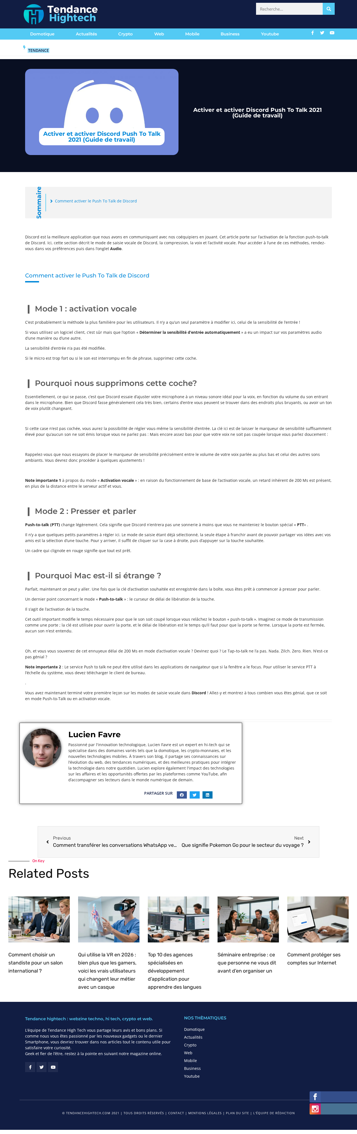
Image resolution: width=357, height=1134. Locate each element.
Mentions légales (205, 1113)
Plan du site (237, 1113)
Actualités (86, 34)
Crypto (125, 34)
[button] (182, 795)
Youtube (270, 34)
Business (230, 34)
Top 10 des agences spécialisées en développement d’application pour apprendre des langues (174, 971)
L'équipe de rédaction (274, 1113)
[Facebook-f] (312, 32)
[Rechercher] (329, 9)
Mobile (192, 34)
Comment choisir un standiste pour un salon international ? (35, 963)
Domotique (42, 34)
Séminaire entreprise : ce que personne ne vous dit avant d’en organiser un (247, 963)
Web (159, 34)
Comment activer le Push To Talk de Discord (96, 201)
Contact (176, 1113)
